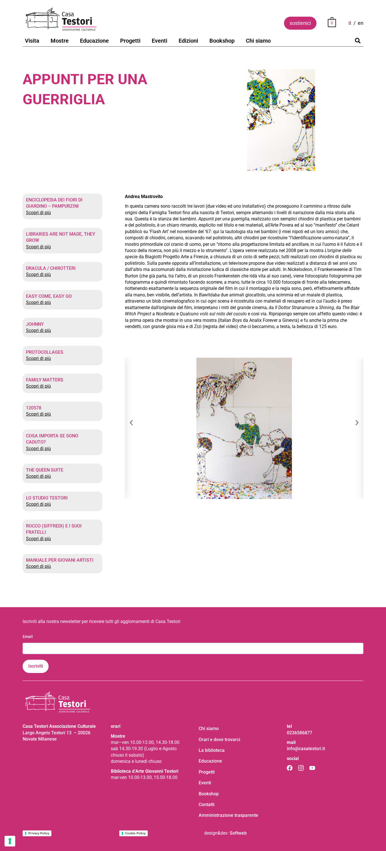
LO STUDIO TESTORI (47, 498)
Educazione (94, 40)
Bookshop (222, 40)
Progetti (130, 40)
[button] (131, 422)
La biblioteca (212, 750)
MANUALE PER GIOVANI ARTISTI (60, 560)
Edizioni (188, 40)
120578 (33, 408)
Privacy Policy (38, 833)
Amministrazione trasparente (228, 815)
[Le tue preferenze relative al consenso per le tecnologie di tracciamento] (10, 841)
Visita (32, 40)
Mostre (60, 40)
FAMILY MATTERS (44, 380)
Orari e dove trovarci (219, 739)
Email (28, 636)
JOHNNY (35, 324)
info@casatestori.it (306, 748)
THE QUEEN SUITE (44, 470)
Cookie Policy (135, 833)
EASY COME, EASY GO (49, 296)
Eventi (159, 40)
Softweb (238, 833)
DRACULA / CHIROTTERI (51, 268)
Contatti (206, 804)
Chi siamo (258, 40)
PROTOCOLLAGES (44, 352)
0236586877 (299, 732)
